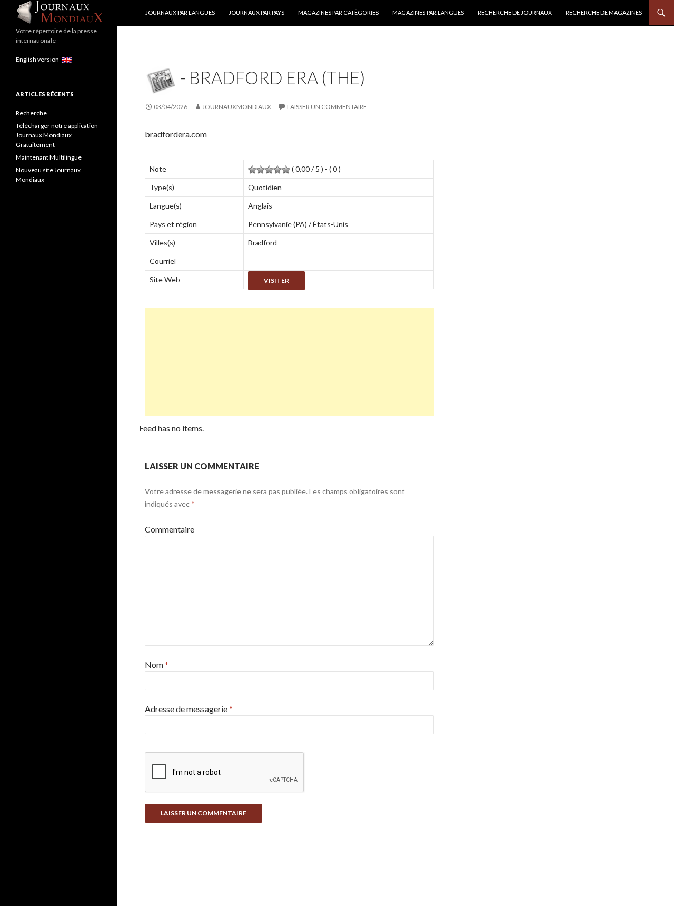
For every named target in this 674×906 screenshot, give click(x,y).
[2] (260, 169)
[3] (269, 169)
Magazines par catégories (338, 12)
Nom (156, 664)
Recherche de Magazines (604, 12)
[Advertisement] (289, 362)
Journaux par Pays (256, 12)
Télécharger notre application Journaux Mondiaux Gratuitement (57, 135)
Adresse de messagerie (189, 709)
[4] (277, 169)
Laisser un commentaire (327, 107)
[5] (286, 169)
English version (39, 59)
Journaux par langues (180, 12)
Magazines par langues (428, 12)
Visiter (276, 280)
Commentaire (169, 529)
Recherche (31, 113)
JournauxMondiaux (236, 107)
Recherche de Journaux (515, 12)
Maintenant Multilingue (49, 157)
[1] (252, 169)
